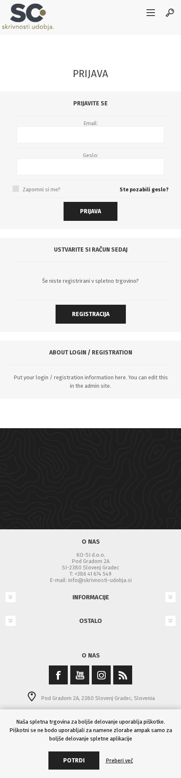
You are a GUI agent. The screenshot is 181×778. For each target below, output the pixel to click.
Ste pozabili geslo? (144, 190)
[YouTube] (79, 674)
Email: (90, 123)
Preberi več (119, 760)
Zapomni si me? (42, 189)
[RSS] (122, 674)
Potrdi (74, 760)
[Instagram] (101, 674)
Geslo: (90, 155)
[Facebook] (58, 674)
